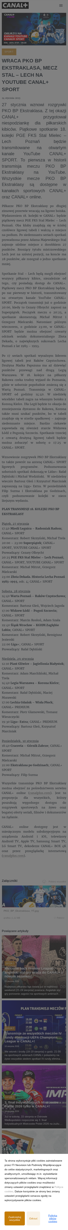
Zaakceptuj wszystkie (14, 1218)
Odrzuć (33, 1218)
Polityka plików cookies (52, 1218)
